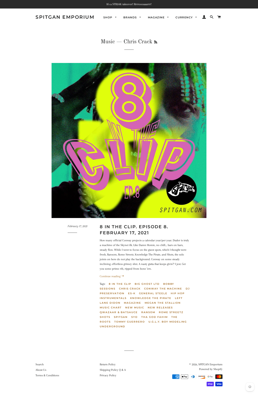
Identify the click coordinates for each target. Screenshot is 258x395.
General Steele (153, 293)
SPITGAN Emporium (65, 17)
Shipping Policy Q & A (113, 370)
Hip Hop (178, 293)
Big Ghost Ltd (147, 283)
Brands (130, 17)
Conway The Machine (163, 288)
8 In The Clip (120, 283)
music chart (111, 307)
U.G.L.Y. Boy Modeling (167, 321)
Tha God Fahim (154, 316)
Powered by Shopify (210, 369)
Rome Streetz (171, 312)
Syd (134, 316)
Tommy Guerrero (129, 321)
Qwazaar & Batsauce (119, 312)
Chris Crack (130, 288)
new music (134, 307)
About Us (41, 370)
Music (108, 42)
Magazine (157, 17)
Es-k (131, 293)
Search (40, 364)
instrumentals (113, 298)
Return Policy (108, 364)
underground (112, 326)
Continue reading (110, 276)
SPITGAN (121, 316)
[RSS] (155, 42)
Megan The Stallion (163, 302)
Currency (184, 17)
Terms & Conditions (47, 375)
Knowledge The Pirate (150, 298)
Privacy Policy (108, 375)
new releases (160, 307)
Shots (105, 316)
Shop (108, 17)
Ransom (148, 312)
